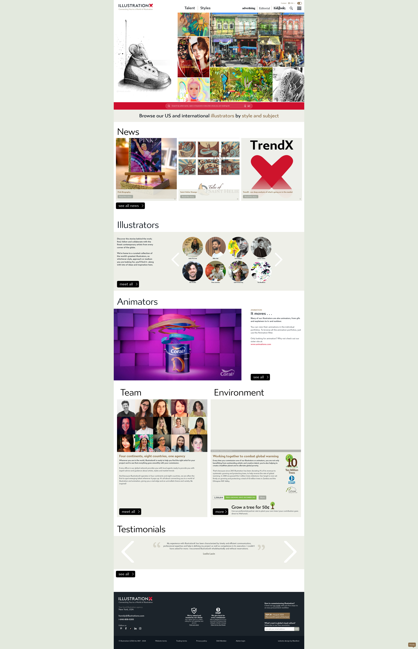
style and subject (260, 116)
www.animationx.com (261, 344)
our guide (276, 606)
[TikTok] (131, 629)
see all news (129, 206)
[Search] (291, 8)
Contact (283, 3)
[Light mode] (299, 3)
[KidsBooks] (279, 8)
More (262, 497)
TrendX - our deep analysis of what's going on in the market (268, 192)
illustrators (222, 116)
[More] (299, 8)
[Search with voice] (245, 105)
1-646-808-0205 (126, 619)
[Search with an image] (248, 105)
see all (258, 377)
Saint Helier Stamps (188, 192)
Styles (205, 8)
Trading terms (181, 641)
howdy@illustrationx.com (131, 616)
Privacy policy (201, 641)
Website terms (161, 641)
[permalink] (175, 199)
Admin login (240, 641)
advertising (248, 8)
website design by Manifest (288, 641)
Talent (190, 8)
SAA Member (221, 641)
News (128, 131)
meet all (126, 284)
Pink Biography (124, 192)
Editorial (264, 8)
